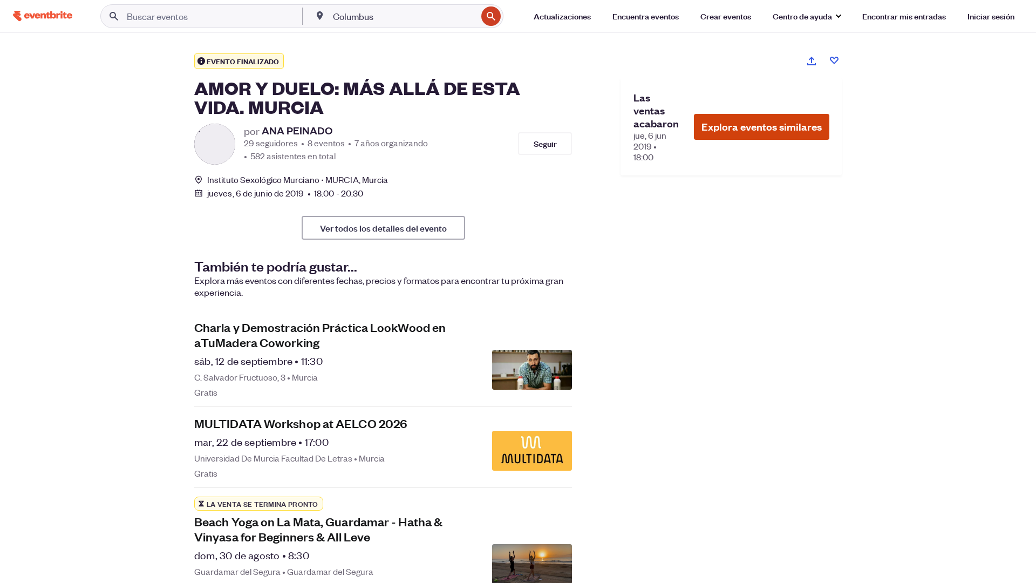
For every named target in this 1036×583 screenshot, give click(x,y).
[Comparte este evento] (811, 61)
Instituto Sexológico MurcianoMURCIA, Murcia (297, 179)
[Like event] (834, 60)
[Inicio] (42, 16)
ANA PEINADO (297, 130)
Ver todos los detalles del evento (383, 228)
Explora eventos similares (761, 126)
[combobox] (404, 16)
